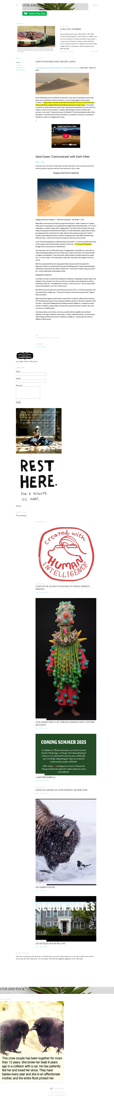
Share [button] (61, 51)
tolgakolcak (62, 1092)
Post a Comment (68, 51)
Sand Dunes (20, 67)
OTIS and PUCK (34, 5)
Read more (94, 51)
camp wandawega (45, 777)
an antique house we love (50, 943)
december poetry (45, 887)
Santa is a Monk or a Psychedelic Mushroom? (62, 790)
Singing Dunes (20, 70)
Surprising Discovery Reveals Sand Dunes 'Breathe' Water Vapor (57, 68)
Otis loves (19, 65)
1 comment (43, 890)
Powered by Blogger (58, 1088)
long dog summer (70, 29)
